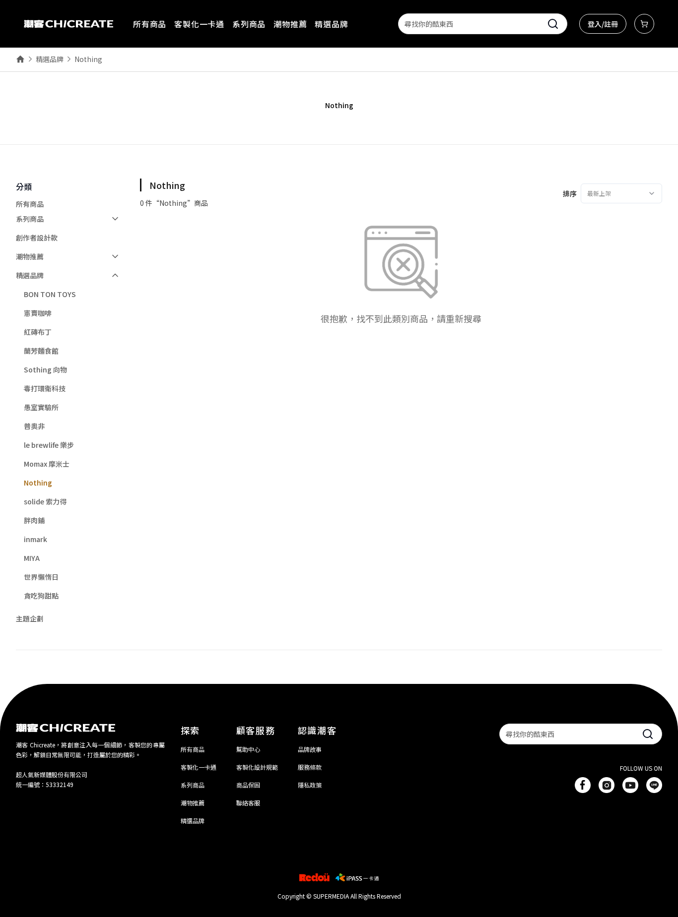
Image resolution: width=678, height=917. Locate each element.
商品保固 (248, 785)
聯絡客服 (248, 802)
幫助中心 (248, 749)
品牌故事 (310, 749)
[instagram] (606, 785)
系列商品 (249, 24)
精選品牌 (331, 24)
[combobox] (621, 193)
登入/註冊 (603, 24)
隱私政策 (310, 785)
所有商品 (149, 24)
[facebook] (583, 785)
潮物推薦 (290, 24)
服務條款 (310, 767)
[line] (654, 785)
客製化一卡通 (199, 24)
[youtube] (630, 785)
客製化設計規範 (257, 767)
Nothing (88, 59)
